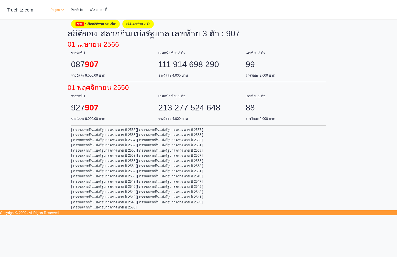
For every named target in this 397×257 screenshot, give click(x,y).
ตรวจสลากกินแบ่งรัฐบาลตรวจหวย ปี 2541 (170, 197)
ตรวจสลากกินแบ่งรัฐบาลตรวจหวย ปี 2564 (104, 140)
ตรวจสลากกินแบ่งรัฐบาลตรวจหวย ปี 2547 (170, 181)
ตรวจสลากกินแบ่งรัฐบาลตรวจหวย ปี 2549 (170, 176)
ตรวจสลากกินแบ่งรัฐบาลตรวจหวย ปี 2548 (104, 181)
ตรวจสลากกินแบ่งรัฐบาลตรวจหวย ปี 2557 (170, 155)
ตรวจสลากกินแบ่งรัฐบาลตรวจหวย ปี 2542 (104, 197)
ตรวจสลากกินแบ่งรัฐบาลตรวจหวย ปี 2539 (170, 202)
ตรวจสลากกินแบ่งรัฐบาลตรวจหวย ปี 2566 (104, 135)
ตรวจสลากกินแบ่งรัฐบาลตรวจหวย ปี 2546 (104, 186)
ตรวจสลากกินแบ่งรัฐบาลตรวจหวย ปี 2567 (170, 130)
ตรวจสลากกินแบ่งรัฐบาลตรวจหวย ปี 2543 (170, 192)
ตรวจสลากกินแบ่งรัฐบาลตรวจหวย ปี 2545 (170, 186)
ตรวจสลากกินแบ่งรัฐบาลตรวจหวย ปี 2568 (104, 130)
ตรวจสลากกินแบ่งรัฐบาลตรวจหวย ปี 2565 (170, 135)
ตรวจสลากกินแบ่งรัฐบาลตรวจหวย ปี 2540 (104, 202)
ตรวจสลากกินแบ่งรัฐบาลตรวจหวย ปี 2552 (104, 171)
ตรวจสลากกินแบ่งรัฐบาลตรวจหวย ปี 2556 (104, 161)
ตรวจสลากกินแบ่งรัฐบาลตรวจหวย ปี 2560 (104, 150)
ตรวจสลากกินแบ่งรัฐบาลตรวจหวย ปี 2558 (104, 155)
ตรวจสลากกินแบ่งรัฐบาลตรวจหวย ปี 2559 (170, 150)
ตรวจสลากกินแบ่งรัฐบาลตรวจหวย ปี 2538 (104, 207)
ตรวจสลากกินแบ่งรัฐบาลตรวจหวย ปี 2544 (104, 192)
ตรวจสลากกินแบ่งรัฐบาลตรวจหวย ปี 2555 (170, 161)
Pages (56, 10)
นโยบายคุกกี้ (98, 10)
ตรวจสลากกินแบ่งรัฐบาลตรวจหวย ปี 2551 (170, 171)
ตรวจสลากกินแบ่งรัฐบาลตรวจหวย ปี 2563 (170, 140)
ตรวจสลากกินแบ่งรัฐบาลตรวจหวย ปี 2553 (170, 166)
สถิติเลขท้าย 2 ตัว (138, 24)
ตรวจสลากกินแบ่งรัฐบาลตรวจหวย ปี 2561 (170, 145)
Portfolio (77, 10)
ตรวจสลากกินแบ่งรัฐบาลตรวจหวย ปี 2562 (104, 145)
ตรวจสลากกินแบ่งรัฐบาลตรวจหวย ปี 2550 (104, 176)
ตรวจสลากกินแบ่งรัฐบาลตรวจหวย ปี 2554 (104, 166)
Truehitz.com (20, 9)
